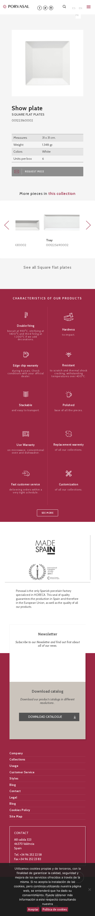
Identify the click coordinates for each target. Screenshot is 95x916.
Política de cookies (55, 909)
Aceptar (33, 909)
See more (47, 512)
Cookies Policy (20, 810)
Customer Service (22, 772)
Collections (17, 759)
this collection (62, 193)
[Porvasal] (16, 6)
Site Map (16, 816)
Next (88, 225)
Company (16, 753)
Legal (13, 797)
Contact (15, 791)
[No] (89, 889)
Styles (14, 778)
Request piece (34, 171)
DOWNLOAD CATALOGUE (45, 716)
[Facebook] (39, 8)
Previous (6, 225)
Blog (13, 785)
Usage (14, 766)
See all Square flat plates (47, 267)
